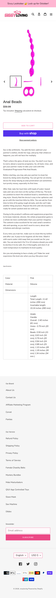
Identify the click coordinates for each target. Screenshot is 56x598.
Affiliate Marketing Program (18, 404)
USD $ (34, 555)
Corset (9, 412)
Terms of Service (13, 460)
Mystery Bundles (13, 475)
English (20, 555)
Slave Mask (11, 497)
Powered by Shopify (35, 589)
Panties (9, 419)
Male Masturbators (14, 482)
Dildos (8, 511)
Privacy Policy (12, 453)
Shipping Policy (13, 445)
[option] (16, 81)
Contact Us (11, 397)
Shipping (18, 110)
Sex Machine (11, 504)
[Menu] (51, 14)
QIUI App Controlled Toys (17, 489)
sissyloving (24, 589)
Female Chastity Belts (15, 467)
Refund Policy (12, 438)
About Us (10, 390)
